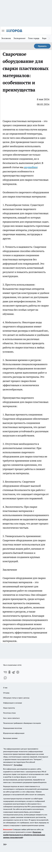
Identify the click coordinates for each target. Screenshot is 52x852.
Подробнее (18, 765)
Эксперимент (19, 38)
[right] (49, 38)
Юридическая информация (13, 733)
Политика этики (9, 713)
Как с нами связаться (11, 718)
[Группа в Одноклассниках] (9, 672)
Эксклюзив (6, 38)
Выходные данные (10, 738)
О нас (5, 688)
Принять (42, 46)
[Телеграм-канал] (14, 672)
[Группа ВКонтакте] (5, 672)
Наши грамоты (9, 708)
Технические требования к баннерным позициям (22, 723)
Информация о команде (12, 703)
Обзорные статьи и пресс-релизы (16, 698)
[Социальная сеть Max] (5, 678)
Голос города (33, 38)
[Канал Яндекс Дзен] (18, 672)
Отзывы (6, 693)
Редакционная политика (12, 728)
